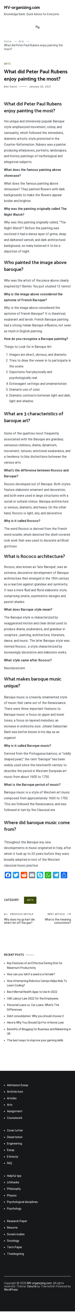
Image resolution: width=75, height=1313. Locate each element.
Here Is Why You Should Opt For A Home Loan (35, 1022)
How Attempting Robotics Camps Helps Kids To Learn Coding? (37, 983)
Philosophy (14, 1188)
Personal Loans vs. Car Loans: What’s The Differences (33, 1007)
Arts (7, 63)
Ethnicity (12, 1156)
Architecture (15, 1091)
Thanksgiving (15, 1253)
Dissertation (15, 1137)
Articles (12, 1098)
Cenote (31, 1286)
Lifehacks (13, 1182)
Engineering (14, 1143)
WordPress (11, 1289)
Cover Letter (15, 1130)
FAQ (9, 1163)
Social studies (16, 1234)
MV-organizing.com (22, 7)
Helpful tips (14, 1175)
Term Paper (14, 1247)
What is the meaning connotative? (58, 918)
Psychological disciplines (22, 1202)
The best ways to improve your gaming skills (35, 1040)
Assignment (14, 1111)
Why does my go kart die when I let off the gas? (19, 918)
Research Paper (17, 1221)
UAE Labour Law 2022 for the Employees (32, 998)
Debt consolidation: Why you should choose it (35, 1016)
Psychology (14, 1208)
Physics (12, 1195)
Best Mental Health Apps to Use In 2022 (32, 991)
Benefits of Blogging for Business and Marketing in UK (39, 1031)
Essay (10, 1150)
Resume (12, 1227)
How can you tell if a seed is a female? (31, 974)
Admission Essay (17, 1085)
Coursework (14, 1117)
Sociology (13, 1240)
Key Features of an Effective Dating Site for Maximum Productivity (34, 965)
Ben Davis (10, 86)
